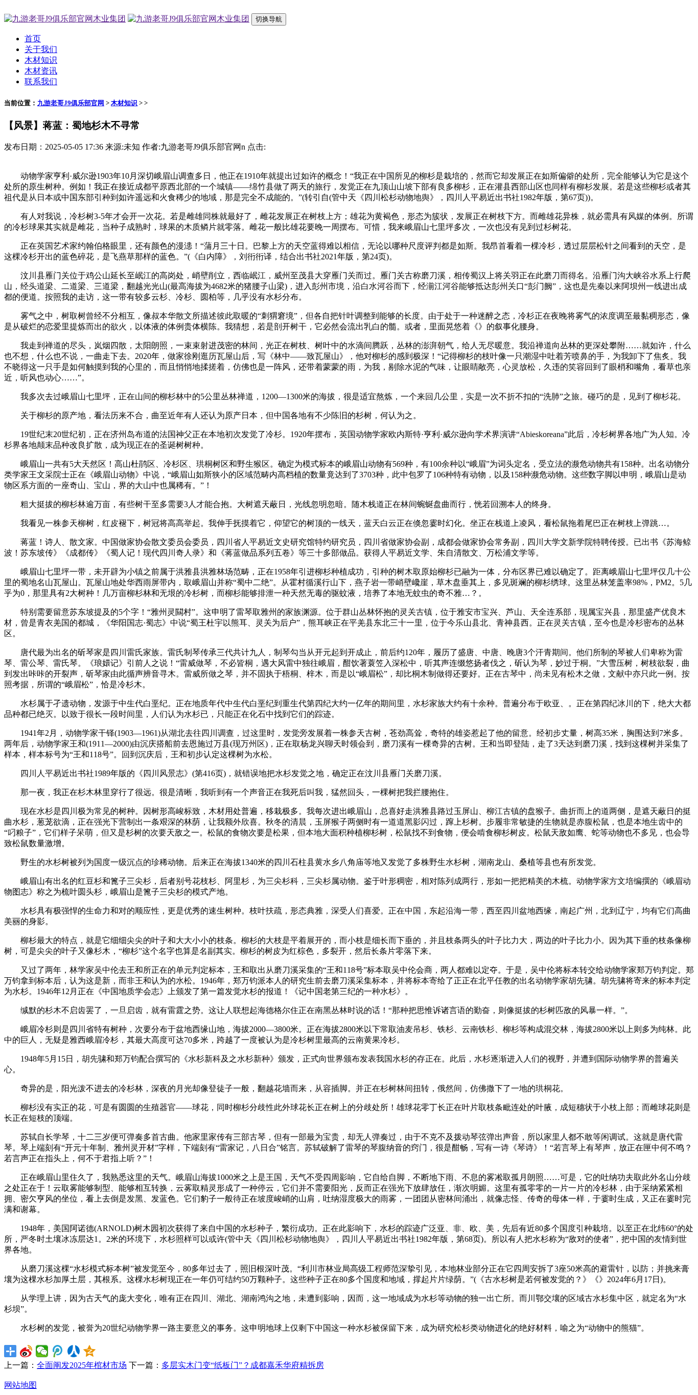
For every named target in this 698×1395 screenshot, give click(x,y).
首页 (33, 38)
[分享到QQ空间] (89, 1351)
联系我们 (41, 81)
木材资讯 (41, 70)
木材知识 (41, 60)
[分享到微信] (42, 1351)
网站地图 (20, 1385)
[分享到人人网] (73, 1351)
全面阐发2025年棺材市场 (82, 1365)
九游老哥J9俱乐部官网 (70, 103)
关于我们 (41, 49)
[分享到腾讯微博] (58, 1351)
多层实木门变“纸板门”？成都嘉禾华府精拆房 (242, 1365)
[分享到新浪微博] (26, 1351)
